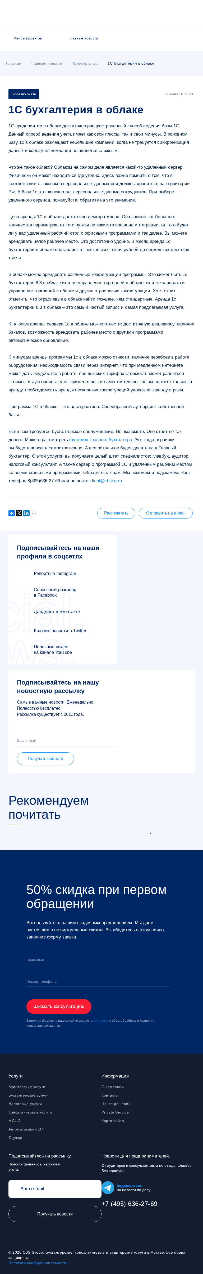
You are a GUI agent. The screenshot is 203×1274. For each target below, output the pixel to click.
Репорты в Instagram (55, 573)
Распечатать (116, 513)
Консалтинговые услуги (30, 1112)
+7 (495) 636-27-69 (130, 1203)
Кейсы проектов (28, 38)
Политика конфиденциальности (37, 1263)
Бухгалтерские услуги (28, 1095)
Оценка (15, 1138)
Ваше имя (35, 960)
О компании (113, 1087)
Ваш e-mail (26, 740)
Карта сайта (113, 1121)
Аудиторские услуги (26, 1087)
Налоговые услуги (25, 1104)
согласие (100, 1020)
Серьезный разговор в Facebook (55, 592)
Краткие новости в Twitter (60, 630)
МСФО (14, 1121)
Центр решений (116, 1104)
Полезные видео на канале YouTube (53, 649)
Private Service (115, 1112)
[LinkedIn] (26, 513)
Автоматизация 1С (25, 1129)
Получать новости (45, 758)
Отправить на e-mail (166, 513)
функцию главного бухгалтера (100, 439)
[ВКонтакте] (11, 513)
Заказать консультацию (59, 1006)
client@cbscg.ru (106, 480)
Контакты (110, 1095)
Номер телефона (41, 981)
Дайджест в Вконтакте (57, 611)
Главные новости (83, 38)
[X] (19, 513)
